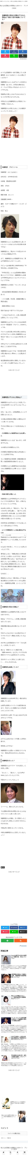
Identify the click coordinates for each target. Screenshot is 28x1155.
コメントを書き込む (14, 1133)
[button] (25, 535)
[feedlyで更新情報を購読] (7, 940)
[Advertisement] (14, 65)
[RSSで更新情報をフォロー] (20, 940)
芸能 (3, 867)
